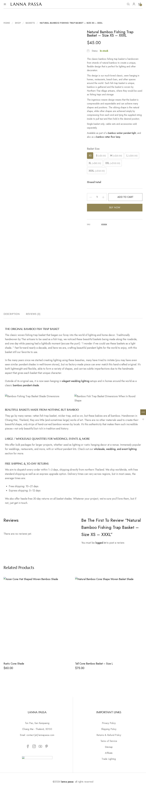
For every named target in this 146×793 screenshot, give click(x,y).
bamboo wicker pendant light (122, 133)
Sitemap (109, 747)
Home (7, 22)
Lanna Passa (26, 4)
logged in (100, 543)
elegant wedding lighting (75, 381)
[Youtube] (40, 746)
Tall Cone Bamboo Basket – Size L (94, 663)
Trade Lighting (109, 759)
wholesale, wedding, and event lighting (115, 449)
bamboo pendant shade (26, 385)
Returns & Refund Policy (109, 735)
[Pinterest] (46, 746)
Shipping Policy (108, 729)
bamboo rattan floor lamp (108, 136)
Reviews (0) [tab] (33, 314)
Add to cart (125, 197)
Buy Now (114, 207)
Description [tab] (12, 314)
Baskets (30, 22)
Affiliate (108, 753)
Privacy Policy (109, 723)
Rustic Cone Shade (14, 663)
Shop (18, 22)
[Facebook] (28, 746)
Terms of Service (109, 741)
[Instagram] (34, 746)
